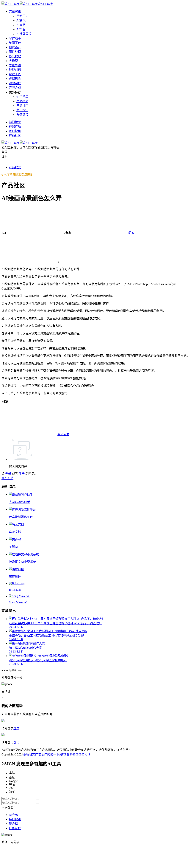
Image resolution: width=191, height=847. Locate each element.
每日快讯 (22, 110)
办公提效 (15, 56)
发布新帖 (7, 478)
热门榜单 (22, 96)
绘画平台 (15, 42)
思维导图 (15, 65)
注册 (22, 473)
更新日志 (22, 16)
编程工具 (15, 74)
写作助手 (15, 38)
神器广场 (15, 126)
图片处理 (15, 51)
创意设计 (15, 47)
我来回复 (63, 434)
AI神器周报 (24, 33)
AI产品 (21, 29)
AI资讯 (21, 20)
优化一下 (53, 754)
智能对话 (15, 69)
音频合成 (15, 87)
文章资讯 (15, 11)
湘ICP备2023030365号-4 (74, 754)
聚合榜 (13, 823)
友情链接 (22, 114)
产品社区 (22, 105)
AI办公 (13, 814)
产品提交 (22, 101)
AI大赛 (21, 25)
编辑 (19, 706)
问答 (131, 232)
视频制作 (15, 83)
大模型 (13, 60)
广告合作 (41, 754)
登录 (8, 473)
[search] (37, 799)
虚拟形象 (15, 78)
